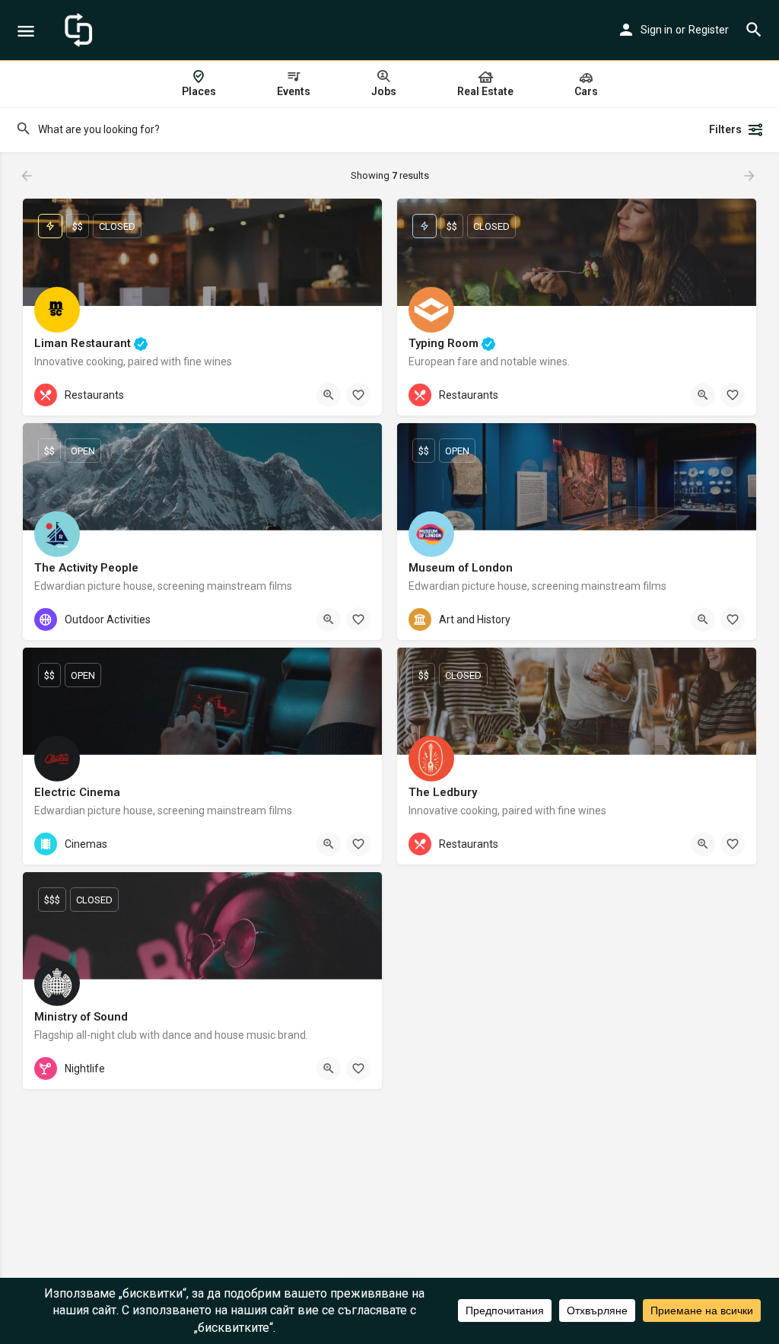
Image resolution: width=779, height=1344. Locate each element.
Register (708, 30)
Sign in (656, 30)
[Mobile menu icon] (26, 31)
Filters (725, 129)
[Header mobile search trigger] (754, 30)
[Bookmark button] (358, 395)
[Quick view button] (328, 395)
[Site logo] (80, 30)
